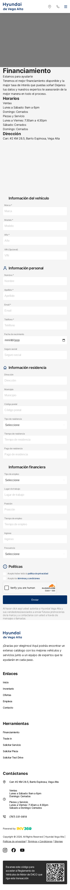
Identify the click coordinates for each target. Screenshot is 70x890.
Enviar (35, 599)
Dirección (8, 374)
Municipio (8, 389)
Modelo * (8, 220)
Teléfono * (9, 319)
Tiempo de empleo (13, 518)
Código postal (10, 404)
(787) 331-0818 (18, 816)
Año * (7, 234)
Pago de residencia (13, 448)
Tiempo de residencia (14, 433)
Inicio (5, 682)
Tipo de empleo (11, 474)
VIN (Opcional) (11, 249)
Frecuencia (9, 548)
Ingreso (7, 533)
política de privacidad (38, 573)
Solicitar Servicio (12, 744)
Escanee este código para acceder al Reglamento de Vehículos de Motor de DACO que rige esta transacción (24, 872)
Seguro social (10, 349)
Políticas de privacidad (14, 841)
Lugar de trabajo (12, 488)
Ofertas (7, 695)
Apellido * (8, 289)
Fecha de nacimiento (14, 334)
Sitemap (58, 841)
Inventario (8, 688)
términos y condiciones (28, 578)
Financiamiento (11, 732)
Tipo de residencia (13, 419)
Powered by (9, 828)
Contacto (8, 707)
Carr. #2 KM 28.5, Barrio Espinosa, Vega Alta (34, 781)
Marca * (8, 205)
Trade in (7, 738)
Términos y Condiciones (40, 841)
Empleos (7, 701)
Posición (8, 503)
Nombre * (9, 275)
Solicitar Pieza (10, 751)
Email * (7, 304)
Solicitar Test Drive (13, 757)
